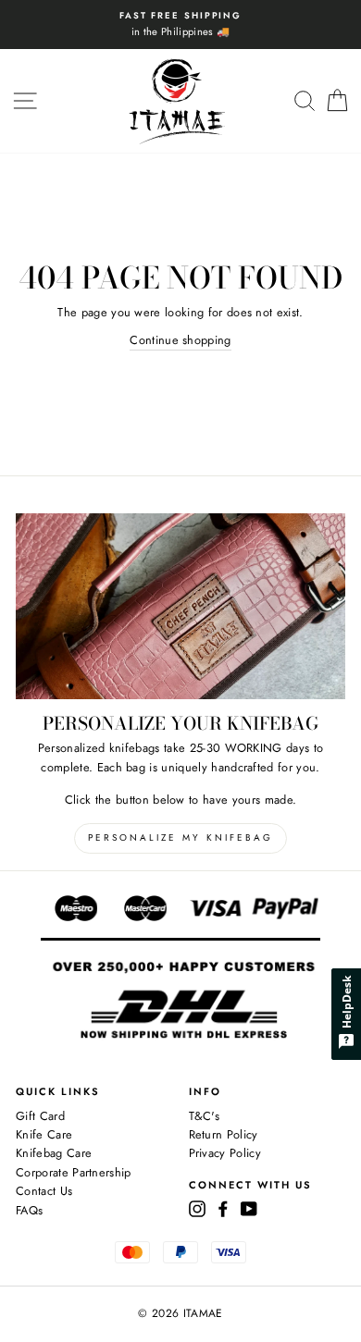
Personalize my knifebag (180, 837)
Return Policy (223, 1134)
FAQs (29, 1210)
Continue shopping (180, 340)
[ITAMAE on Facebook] (223, 1207)
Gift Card (40, 1116)
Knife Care (44, 1134)
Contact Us (44, 1191)
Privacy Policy (225, 1153)
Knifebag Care (54, 1153)
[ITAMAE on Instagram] (197, 1207)
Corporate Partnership (73, 1172)
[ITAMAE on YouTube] (249, 1207)
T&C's (204, 1116)
